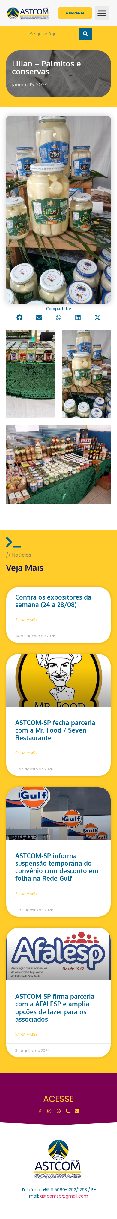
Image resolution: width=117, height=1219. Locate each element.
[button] (102, 13)
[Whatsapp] (58, 1111)
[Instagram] (49, 1111)
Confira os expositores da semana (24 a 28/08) (53, 601)
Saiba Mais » (26, 620)
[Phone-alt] (68, 1111)
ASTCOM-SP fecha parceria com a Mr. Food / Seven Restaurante (55, 730)
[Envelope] (77, 1111)
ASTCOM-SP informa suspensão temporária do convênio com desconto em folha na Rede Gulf (56, 867)
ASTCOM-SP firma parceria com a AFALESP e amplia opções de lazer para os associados (54, 1007)
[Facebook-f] (40, 1111)
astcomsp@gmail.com (64, 1196)
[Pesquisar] (86, 34)
